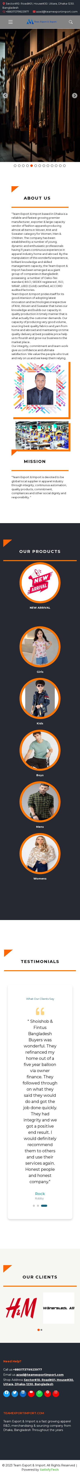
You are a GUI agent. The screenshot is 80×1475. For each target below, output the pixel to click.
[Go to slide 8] (44, 165)
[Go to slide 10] (52, 165)
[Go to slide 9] (48, 165)
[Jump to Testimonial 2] (38, 1206)
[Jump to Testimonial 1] (34, 1206)
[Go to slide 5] (31, 165)
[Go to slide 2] (19, 165)
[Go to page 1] (38, 1330)
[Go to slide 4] (27, 165)
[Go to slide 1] (15, 165)
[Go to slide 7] (40, 165)
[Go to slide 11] (56, 165)
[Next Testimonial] (66, 1102)
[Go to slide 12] (60, 165)
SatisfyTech (49, 1470)
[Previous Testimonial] (14, 1102)
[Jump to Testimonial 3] (44, 1206)
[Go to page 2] (41, 1330)
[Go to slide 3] (23, 165)
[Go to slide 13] (64, 165)
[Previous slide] (5, 95)
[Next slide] (74, 95)
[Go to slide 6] (35, 165)
